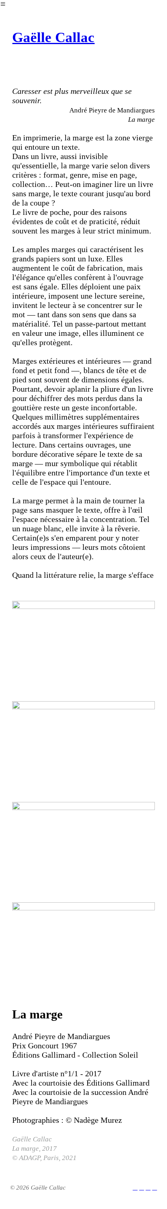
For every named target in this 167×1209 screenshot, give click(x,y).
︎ (135, 1187)
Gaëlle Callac (53, 37)
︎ (148, 1187)
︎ (141, 1187)
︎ (154, 1187)
